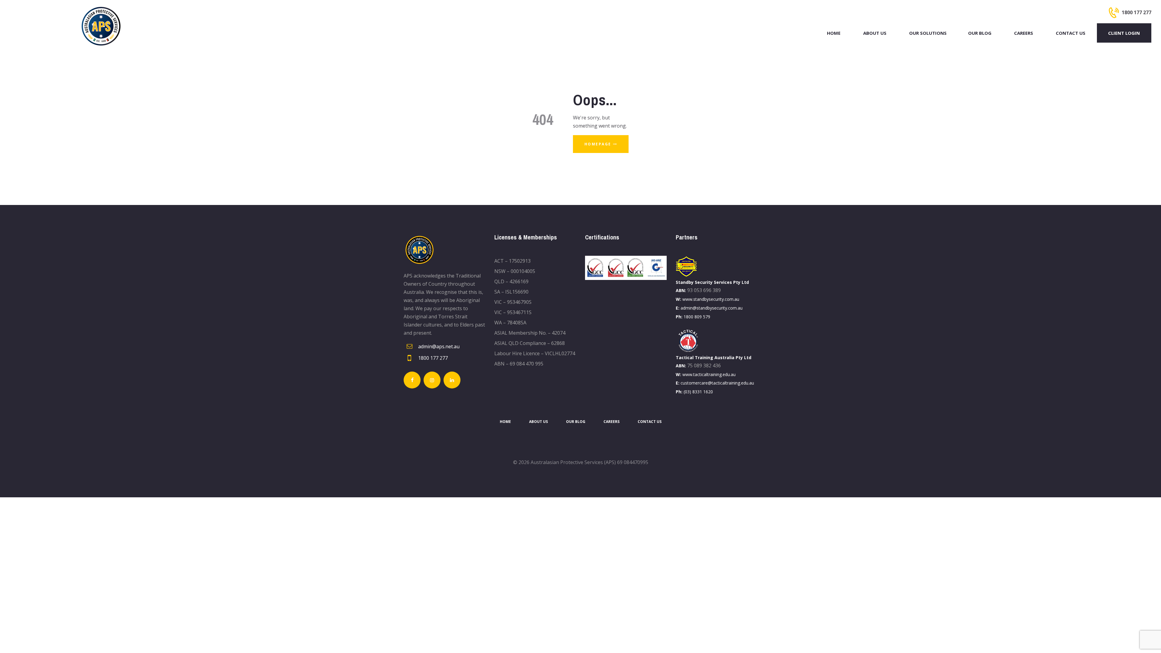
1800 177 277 (433, 358)
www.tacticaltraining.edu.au (709, 374)
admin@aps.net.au (439, 346)
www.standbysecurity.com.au (710, 299)
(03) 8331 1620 (698, 392)
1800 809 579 (697, 317)
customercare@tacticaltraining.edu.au (717, 383)
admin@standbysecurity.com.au (712, 308)
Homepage (597, 144)
